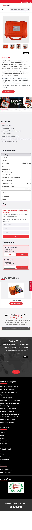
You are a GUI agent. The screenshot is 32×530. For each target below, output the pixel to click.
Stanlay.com (3, 443)
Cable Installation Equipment (7, 389)
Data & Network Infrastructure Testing (10, 400)
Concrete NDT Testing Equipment (8, 411)
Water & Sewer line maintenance (8, 392)
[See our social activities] (17, 507)
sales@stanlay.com (26, 2)
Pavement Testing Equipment (7, 419)
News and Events (4, 441)
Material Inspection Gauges (7, 422)
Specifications (11, 111)
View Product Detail (16, 303)
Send (16, 236)
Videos (2, 454)
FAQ (20, 111)
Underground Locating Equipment (9, 386)
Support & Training (5, 456)
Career (2, 435)
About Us (2, 432)
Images (26, 53)
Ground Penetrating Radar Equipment (9, 414)
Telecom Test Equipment (6, 397)
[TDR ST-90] (16, 29)
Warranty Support (4, 459)
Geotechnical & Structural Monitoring (9, 416)
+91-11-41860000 (27, 1)
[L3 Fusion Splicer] (16, 290)
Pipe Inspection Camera (6, 395)
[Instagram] (20, 507)
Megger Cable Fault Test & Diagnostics (10, 403)
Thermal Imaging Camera (6, 406)
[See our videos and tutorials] (14, 507)
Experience (3, 438)
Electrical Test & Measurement (8, 408)
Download (22, 254)
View (10, 254)
